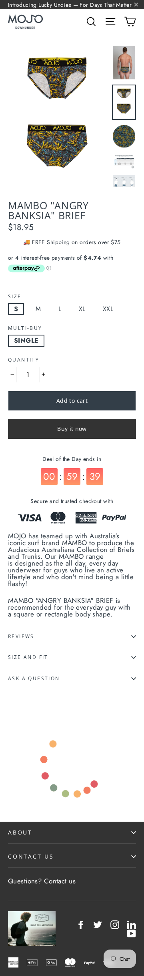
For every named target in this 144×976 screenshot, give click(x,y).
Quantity (23, 360)
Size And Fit (28, 657)
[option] (58, 118)
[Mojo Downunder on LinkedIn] (131, 924)
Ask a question (34, 678)
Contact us (60, 881)
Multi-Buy (25, 328)
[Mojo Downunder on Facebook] (80, 924)
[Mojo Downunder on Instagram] (114, 924)
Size (15, 296)
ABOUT (20, 832)
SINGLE (26, 340)
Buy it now (72, 428)
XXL (108, 308)
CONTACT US (31, 856)
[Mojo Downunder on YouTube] (131, 933)
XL (82, 308)
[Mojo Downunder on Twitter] (97, 924)
